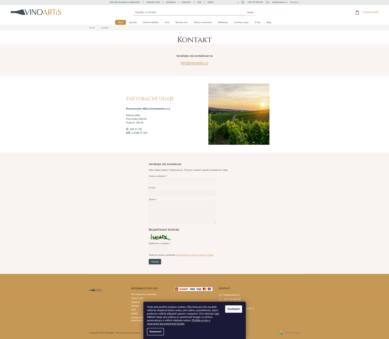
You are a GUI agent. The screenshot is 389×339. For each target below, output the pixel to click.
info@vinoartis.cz (194, 63)
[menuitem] (120, 22)
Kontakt (186, 2)
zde (217, 313)
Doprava (171, 2)
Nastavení (155, 331)
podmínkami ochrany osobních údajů (195, 255)
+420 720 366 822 (232, 299)
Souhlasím (233, 309)
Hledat (250, 12)
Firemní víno (153, 2)
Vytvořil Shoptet (292, 332)
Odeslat (155, 261)
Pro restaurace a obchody (125, 2)
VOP (199, 2)
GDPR (210, 2)
